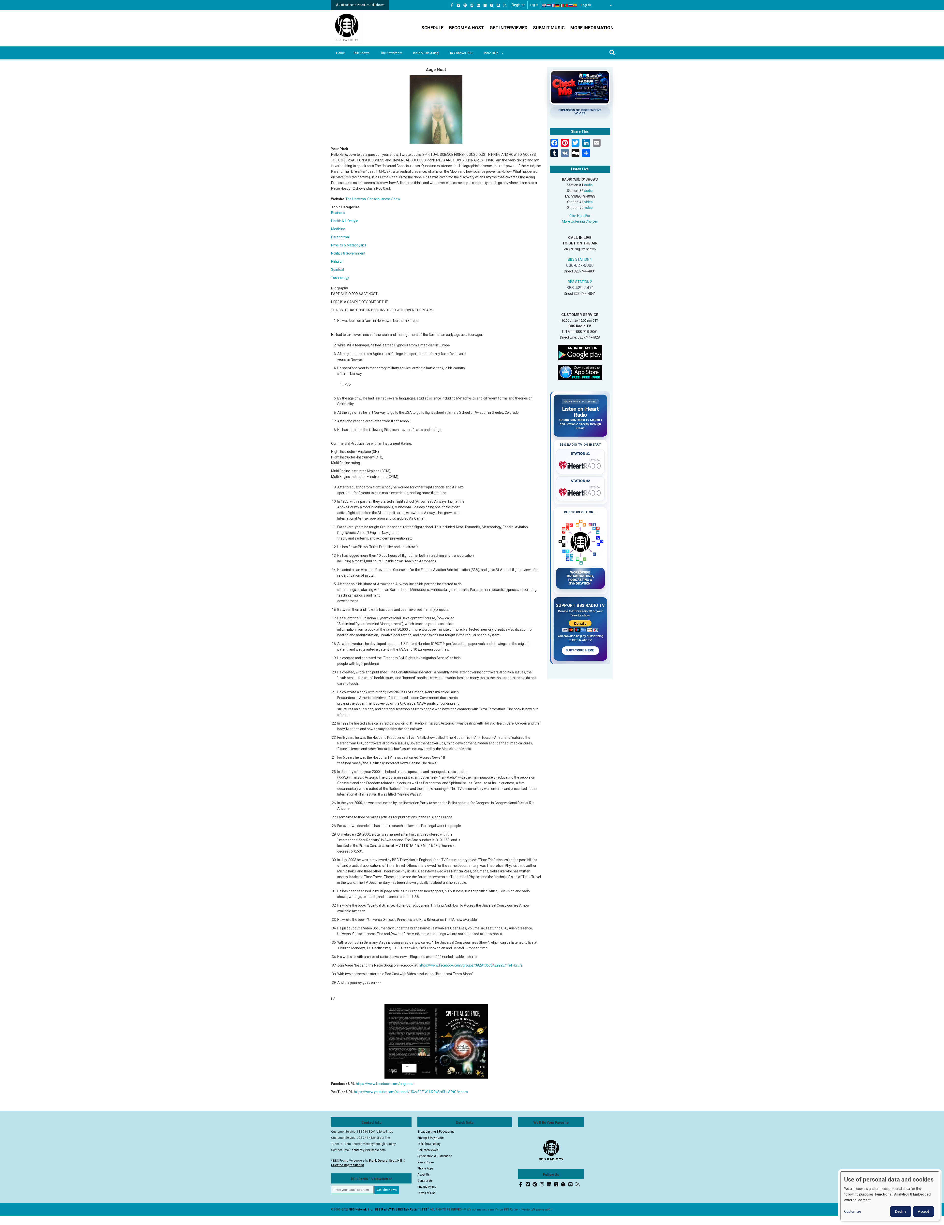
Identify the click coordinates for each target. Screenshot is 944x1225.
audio (588, 185)
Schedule (432, 27)
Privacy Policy (426, 1187)
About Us (423, 1174)
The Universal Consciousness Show (372, 199)
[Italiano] (562, 5)
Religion (337, 261)
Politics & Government (348, 253)
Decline (900, 1211)
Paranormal (340, 237)
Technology (340, 278)
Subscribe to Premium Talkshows (361, 5)
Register (518, 5)
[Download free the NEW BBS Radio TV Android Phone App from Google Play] (580, 352)
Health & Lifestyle (344, 221)
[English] (544, 5)
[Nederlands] (548, 5)
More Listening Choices (580, 221)
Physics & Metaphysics (348, 245)
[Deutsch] (557, 5)
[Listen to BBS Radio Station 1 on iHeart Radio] (581, 464)
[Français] (553, 5)
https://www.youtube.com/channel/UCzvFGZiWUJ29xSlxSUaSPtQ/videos (411, 1092)
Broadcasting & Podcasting (436, 1131)
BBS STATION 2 (580, 282)
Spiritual (337, 269)
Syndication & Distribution (434, 1156)
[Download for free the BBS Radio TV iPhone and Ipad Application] (580, 372)
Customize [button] (852, 1211)
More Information (592, 27)
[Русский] (571, 5)
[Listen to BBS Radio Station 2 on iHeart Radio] (581, 491)
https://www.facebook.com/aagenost (385, 1084)
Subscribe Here (580, 650)
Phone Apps (425, 1168)
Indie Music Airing (426, 53)
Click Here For (579, 216)
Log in (534, 5)
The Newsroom (391, 53)
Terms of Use (426, 1193)
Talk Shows (361, 53)
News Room (425, 1162)
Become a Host (466, 27)
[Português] (566, 5)
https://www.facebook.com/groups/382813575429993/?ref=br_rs (470, 965)
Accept (923, 1211)
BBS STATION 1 (580, 259)
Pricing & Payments (430, 1138)
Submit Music (549, 27)
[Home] (347, 28)
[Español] (575, 5)
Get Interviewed (508, 27)
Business (338, 213)
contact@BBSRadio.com (369, 1150)
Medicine (338, 229)
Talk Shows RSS (461, 53)
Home (340, 53)
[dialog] (890, 1196)
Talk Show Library (429, 1144)
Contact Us (425, 1180)
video (588, 202)
